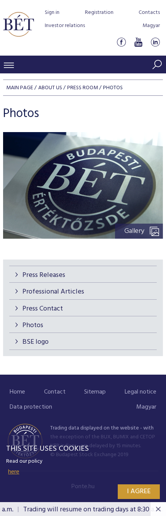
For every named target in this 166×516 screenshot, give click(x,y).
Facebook (121, 41)
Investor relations (65, 25)
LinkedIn (155, 41)
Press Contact (42, 308)
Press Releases (43, 275)
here (13, 472)
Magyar (151, 25)
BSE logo (35, 342)
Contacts (149, 12)
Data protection (31, 407)
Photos (32, 325)
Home (17, 392)
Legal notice (140, 392)
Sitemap (95, 392)
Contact (55, 392)
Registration (99, 12)
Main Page (19, 87)
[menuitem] (17, 392)
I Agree (139, 491)
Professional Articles (53, 291)
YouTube (138, 41)
